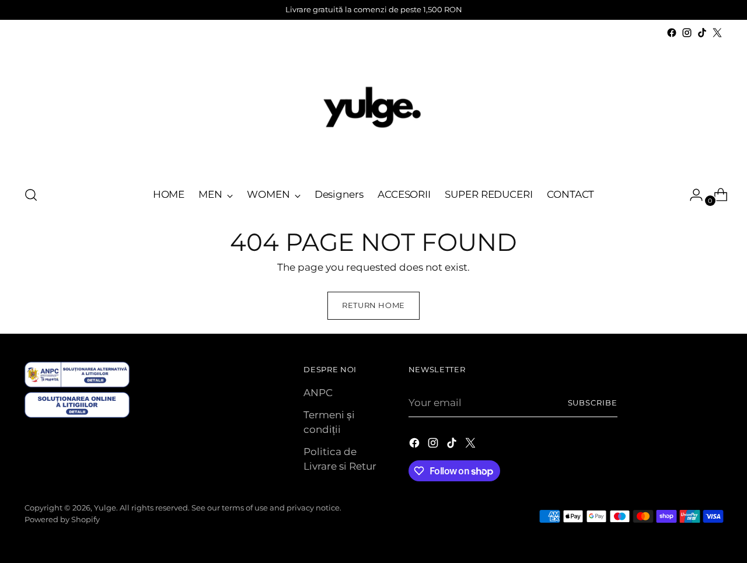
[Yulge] (373, 108)
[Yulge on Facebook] (671, 32)
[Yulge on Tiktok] (702, 32)
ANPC (318, 392)
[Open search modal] (31, 195)
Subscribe (593, 402)
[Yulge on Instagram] (687, 32)
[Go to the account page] (691, 195)
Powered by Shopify (62, 519)
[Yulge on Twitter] (717, 32)
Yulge (105, 507)
